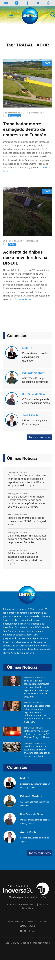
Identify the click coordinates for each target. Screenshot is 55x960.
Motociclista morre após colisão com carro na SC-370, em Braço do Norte (27, 521)
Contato (43, 922)
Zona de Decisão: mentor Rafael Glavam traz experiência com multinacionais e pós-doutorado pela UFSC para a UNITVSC (26, 501)
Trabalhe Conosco (27, 904)
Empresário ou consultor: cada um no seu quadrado (35, 357)
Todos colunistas (40, 437)
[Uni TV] (30, 16)
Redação (37, 112)
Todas (12, 244)
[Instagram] (17, 3)
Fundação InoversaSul (35, 897)
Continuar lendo (23, 299)
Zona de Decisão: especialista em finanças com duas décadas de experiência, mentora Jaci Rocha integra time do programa (27, 480)
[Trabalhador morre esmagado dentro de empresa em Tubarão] (27, 83)
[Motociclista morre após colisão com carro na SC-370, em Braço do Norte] (12, 733)
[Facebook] (29, 931)
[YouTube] (6, 3)
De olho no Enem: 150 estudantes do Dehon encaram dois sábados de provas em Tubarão (27, 539)
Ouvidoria (11, 904)
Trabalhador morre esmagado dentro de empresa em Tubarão (24, 129)
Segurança (14, 116)
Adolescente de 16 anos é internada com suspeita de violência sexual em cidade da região (25, 558)
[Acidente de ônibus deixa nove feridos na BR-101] (27, 211)
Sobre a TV (31, 922)
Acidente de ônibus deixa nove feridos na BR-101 (25, 257)
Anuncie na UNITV (15, 922)
